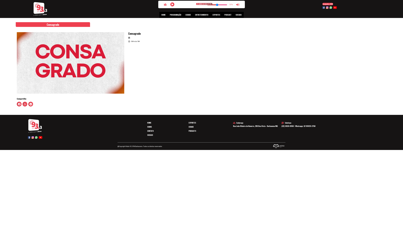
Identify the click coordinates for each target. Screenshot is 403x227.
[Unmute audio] (238, 4)
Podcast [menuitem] (227, 14)
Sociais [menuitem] (239, 14)
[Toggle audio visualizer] (165, 4)
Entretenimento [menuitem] (201, 14)
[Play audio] (172, 4)
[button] (19, 104)
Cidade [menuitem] (188, 14)
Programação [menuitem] (175, 14)
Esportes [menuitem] (216, 14)
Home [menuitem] (163, 14)
